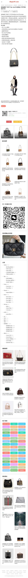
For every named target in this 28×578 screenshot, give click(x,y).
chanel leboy (9, 337)
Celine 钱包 (8, 270)
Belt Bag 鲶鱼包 (9, 267)
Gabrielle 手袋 (9, 342)
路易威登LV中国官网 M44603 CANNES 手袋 (7, 184)
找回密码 (10, 572)
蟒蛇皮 (14, 447)
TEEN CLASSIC (9, 274)
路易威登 (15, 5)
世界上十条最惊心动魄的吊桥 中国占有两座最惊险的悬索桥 (20, 528)
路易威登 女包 (20, 5)
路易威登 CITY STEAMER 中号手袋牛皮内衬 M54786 (7, 545)
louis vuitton (6, 435)
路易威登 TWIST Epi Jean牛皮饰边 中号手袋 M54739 (12, 101)
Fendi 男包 (8, 288)
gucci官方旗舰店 (21, 447)
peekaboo (6, 426)
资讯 (5, 321)
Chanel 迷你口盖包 (6, 447)
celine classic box (22, 450)
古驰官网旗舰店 (22, 442)
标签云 (14, 572)
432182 (21, 458)
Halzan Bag (8, 308)
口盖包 (21, 429)
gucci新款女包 (14, 436)
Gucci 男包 (8, 298)
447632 (14, 458)
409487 (14, 453)
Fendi (5, 284)
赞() (9, 121)
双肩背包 (22, 470)
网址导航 (16, 573)
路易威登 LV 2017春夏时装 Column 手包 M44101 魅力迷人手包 (20, 545)
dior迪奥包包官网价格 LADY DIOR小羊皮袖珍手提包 (7, 414)
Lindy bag (8, 310)
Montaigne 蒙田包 (10, 280)
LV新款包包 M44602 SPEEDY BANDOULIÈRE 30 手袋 (7, 198)
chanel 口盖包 (6, 424)
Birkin (7, 306)
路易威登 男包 (9, 327)
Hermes (5, 304)
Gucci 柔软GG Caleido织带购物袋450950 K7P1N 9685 (7, 508)
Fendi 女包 (8, 286)
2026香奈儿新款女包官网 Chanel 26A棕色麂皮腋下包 (20, 364)
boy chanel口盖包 (22, 424)
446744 (6, 461)
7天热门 (7, 570)
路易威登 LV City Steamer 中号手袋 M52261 (20, 488)
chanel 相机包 (14, 432)
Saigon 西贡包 (9, 292)
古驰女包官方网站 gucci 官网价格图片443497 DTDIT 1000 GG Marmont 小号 (7, 381)
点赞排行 (8, 573)
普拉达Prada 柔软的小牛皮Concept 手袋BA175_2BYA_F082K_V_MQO (20, 411)
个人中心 (20, 570)
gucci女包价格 (6, 439)
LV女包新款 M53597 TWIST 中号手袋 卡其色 (7, 154)
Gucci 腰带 (8, 300)
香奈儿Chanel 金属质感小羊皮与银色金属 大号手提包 (20, 507)
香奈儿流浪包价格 (14, 465)
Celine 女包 (8, 268)
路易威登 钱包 (9, 331)
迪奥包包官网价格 (6, 471)
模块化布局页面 (19, 572)
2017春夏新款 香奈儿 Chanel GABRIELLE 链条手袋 (7, 562)
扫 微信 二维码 (17, 121)
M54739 (3, 106)
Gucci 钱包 (8, 302)
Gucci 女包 (8, 296)
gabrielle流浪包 (14, 456)
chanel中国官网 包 (22, 456)
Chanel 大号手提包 (6, 459)
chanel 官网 (21, 426)
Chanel (21, 432)
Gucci (5, 294)
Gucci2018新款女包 (22, 462)
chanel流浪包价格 (14, 444)
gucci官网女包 (14, 439)
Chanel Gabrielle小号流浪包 (22, 465)
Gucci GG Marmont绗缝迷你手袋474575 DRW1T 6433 (7, 364)
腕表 (5, 320)
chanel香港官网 (6, 450)
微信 (7, 572)
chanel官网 (6, 464)
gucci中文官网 (14, 427)
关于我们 (24, 570)
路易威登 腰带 (9, 329)
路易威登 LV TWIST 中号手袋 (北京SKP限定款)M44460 (20, 198)
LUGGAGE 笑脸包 (10, 272)
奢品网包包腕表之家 (8, 5)
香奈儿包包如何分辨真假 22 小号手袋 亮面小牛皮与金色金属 (7, 491)
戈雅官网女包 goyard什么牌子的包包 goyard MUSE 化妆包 (20, 562)
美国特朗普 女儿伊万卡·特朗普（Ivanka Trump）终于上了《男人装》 (7, 516)
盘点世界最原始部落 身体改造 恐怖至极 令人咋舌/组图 (20, 371)
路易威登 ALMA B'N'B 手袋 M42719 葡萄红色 (20, 398)
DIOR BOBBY (9, 278)
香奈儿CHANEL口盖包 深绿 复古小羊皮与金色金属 (7, 394)
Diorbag (6, 441)
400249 (6, 432)
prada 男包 (8, 314)
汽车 (5, 318)
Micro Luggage (14, 430)
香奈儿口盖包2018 (6, 430)
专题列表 (11, 570)
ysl (4, 316)
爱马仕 (14, 461)
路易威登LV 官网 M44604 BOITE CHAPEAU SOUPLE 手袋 (7, 169)
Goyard (5, 290)
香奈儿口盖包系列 (14, 468)
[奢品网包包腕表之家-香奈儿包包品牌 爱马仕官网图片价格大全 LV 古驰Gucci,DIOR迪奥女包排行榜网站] (14, 2)
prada (5, 312)
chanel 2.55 (8, 335)
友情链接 (4, 572)
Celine (5, 265)
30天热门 (3, 570)
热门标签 (12, 573)
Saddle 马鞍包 (9, 282)
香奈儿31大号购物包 (14, 471)
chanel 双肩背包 (6, 444)
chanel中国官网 (14, 450)
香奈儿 (5, 333)
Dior (5, 276)
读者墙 (20, 573)
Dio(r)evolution (6, 467)
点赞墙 (24, 572)
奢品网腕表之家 (6, 11)
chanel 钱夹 (8, 340)
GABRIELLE (14, 441)
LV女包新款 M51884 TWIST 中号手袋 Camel (20, 154)
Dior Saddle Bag (21, 468)
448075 (6, 453)
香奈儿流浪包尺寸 (22, 444)
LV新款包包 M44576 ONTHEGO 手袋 (20, 182)
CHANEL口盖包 (22, 436)
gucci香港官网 (21, 439)
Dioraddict (6, 455)
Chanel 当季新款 (9, 339)
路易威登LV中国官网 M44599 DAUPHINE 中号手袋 (20, 169)
